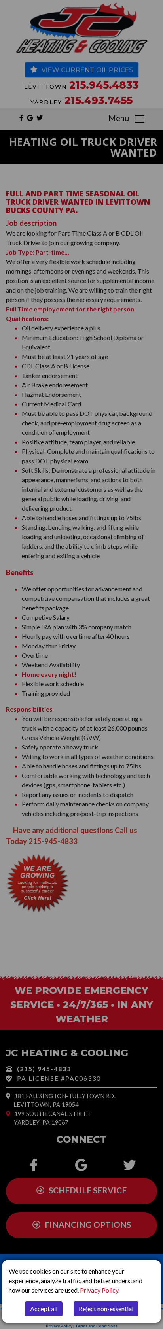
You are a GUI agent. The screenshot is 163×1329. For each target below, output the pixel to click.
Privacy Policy (99, 1290)
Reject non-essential (106, 1308)
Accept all (43, 1308)
